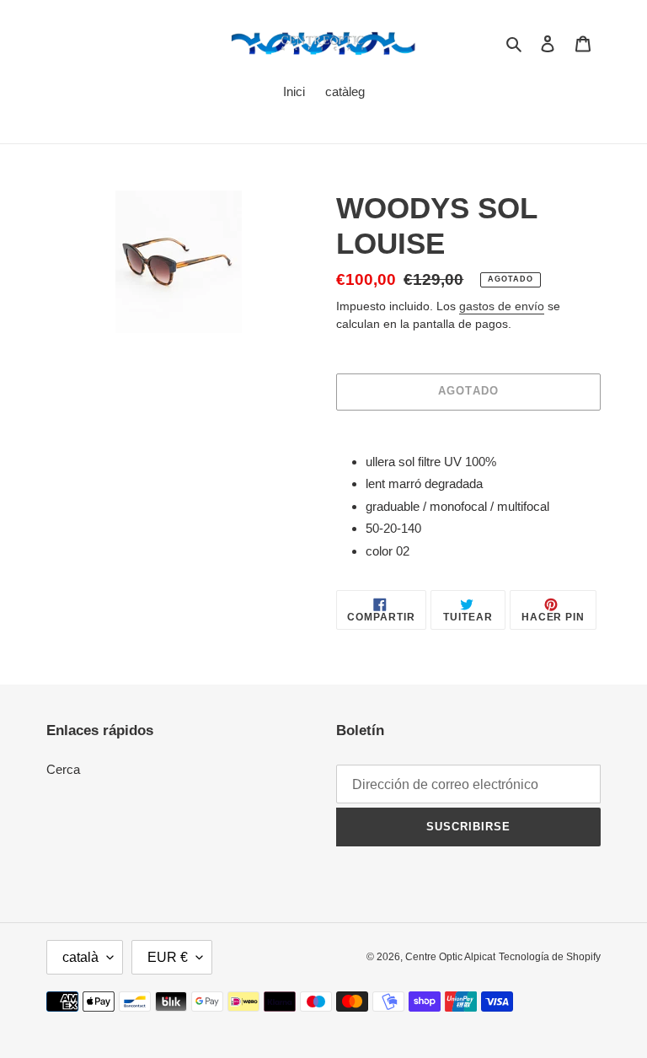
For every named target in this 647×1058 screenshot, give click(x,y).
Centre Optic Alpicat (450, 957)
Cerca (63, 769)
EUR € (167, 957)
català (80, 957)
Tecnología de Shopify (550, 957)
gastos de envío (501, 306)
